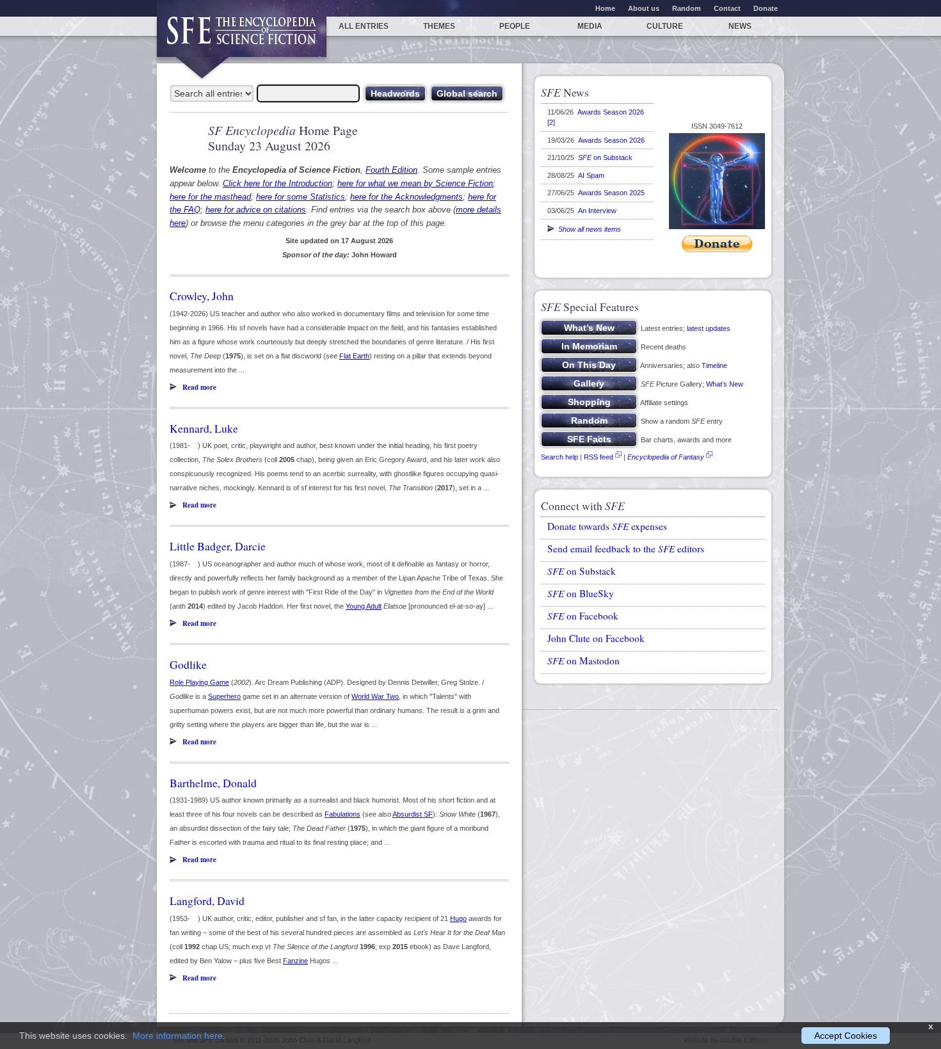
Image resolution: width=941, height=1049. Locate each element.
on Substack (605, 157)
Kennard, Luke (204, 428)
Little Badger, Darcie (218, 546)
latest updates (708, 328)
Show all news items (587, 229)
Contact (727, 8)
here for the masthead (210, 197)
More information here (178, 1035)
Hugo (458, 918)
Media (589, 26)
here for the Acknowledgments (406, 197)
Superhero (224, 696)
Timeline (714, 365)
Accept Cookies (845, 1035)
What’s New (724, 384)
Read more (199, 387)
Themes (439, 26)
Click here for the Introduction (277, 183)
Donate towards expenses (607, 526)
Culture (665, 26)
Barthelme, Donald (213, 782)
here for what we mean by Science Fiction (415, 183)
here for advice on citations (255, 209)
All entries (364, 26)
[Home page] (241, 37)
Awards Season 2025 (611, 192)
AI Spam (591, 175)
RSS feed (598, 457)
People (514, 26)
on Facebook (582, 615)
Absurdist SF (412, 814)
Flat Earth (354, 356)
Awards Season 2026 (611, 140)
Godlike (188, 664)
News (740, 26)
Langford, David (207, 900)
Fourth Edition (391, 170)
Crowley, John (202, 295)
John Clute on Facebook (596, 638)
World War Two (375, 696)
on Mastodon (583, 660)
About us (643, 8)
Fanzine (295, 961)
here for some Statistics (300, 197)
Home (605, 8)
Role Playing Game (199, 682)
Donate (765, 8)
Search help (559, 457)
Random (686, 8)
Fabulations (342, 814)
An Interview (597, 210)
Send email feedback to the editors (625, 548)
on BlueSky (580, 593)
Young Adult (364, 606)
